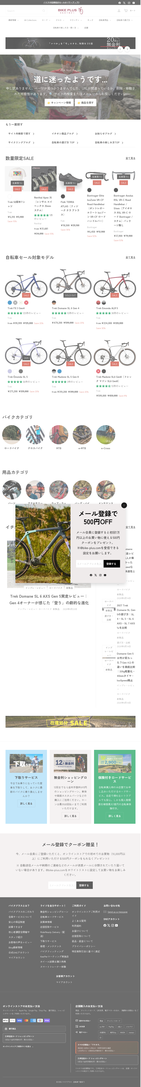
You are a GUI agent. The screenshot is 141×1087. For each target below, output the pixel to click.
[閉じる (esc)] (123, 505)
